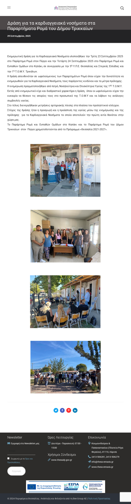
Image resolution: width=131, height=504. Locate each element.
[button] (122, 8)
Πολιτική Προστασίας (99, 498)
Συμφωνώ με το (20, 461)
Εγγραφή (16, 471)
